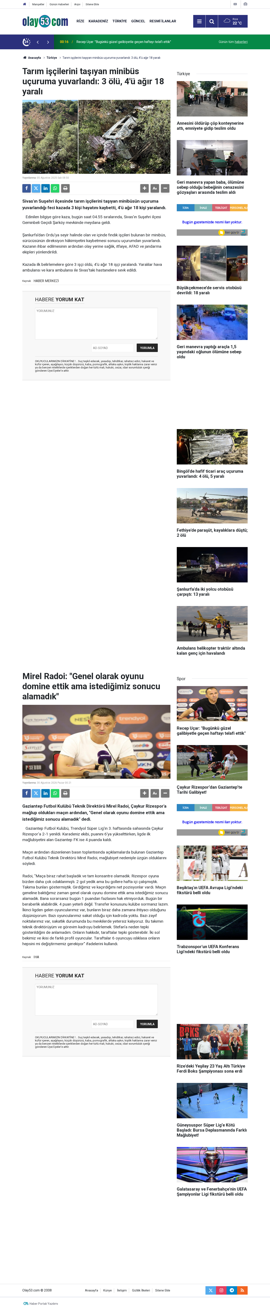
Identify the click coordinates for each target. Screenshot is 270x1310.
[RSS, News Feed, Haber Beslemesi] (242, 1290)
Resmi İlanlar (163, 21)
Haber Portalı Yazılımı (44, 1303)
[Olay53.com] (45, 21)
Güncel (138, 21)
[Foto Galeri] (245, 4)
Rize (80, 21)
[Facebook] (26, 188)
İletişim (122, 1290)
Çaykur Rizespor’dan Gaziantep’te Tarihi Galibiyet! (112, 42)
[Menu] (199, 21)
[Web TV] (235, 4)
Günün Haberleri (59, 4)
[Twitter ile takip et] (210, 1290)
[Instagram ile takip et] (221, 1290)
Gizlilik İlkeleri (141, 1290)
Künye (107, 1290)
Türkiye (119, 21)
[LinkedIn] (45, 188)
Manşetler (38, 4)
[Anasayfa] (24, 4)
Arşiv (77, 4)
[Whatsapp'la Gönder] (55, 188)
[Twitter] (36, 188)
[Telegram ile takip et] (232, 1290)
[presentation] (37, 41)
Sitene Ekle (92, 4)
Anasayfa (34, 57)
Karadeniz (98, 21)
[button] (144, 188)
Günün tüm (233, 42)
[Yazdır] (65, 188)
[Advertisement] (96, 414)
